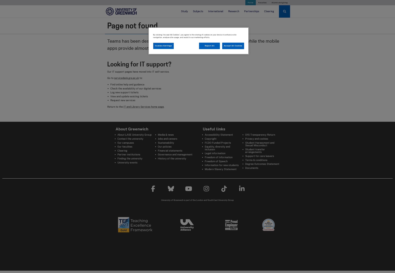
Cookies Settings (163, 46)
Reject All (209, 46)
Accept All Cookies (233, 46)
